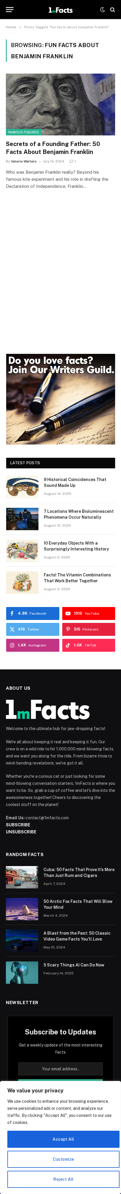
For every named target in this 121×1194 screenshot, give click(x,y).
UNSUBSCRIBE (21, 832)
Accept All (63, 1139)
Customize (63, 1159)
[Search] (112, 9)
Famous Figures (23, 132)
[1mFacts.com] (60, 9)
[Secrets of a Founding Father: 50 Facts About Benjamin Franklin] (60, 104)
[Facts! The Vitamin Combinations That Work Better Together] (22, 582)
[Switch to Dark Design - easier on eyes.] (102, 9)
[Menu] (10, 9)
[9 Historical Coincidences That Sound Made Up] (22, 487)
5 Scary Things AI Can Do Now (73, 965)
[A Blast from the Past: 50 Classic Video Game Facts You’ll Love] (22, 941)
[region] (60, 1137)
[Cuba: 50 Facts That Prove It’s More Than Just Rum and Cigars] (22, 877)
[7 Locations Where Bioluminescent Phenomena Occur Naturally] (22, 519)
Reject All (63, 1179)
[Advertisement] (60, 280)
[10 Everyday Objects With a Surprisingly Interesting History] (22, 551)
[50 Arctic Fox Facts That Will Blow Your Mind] (22, 909)
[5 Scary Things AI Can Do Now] (22, 972)
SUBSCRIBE (18, 824)
